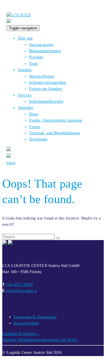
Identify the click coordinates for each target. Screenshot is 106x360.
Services (24, 95)
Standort (25, 70)
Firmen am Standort (45, 89)
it (8, 163)
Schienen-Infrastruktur (47, 82)
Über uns (25, 38)
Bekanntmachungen (45, 51)
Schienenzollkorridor (46, 101)
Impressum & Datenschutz (35, 317)
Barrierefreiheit (26, 323)
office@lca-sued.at (21, 291)
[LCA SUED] (19, 15)
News (33, 114)
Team (33, 64)
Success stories (41, 45)
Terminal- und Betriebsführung (54, 133)
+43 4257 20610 (19, 284)
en (10, 163)
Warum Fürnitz (41, 76)
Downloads (38, 139)
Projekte (36, 57)
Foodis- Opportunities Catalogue (55, 120)
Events (34, 127)
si (14, 163)
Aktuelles (25, 108)
